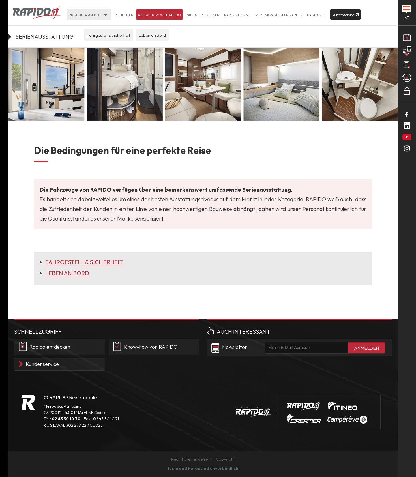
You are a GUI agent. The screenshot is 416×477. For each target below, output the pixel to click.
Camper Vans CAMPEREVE (347, 420)
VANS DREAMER (304, 419)
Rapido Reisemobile (37, 13)
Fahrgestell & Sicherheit (108, 35)
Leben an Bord (152, 35)
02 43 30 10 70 (66, 418)
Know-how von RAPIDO (159, 15)
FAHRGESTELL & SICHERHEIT (84, 262)
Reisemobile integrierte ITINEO (342, 406)
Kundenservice (42, 364)
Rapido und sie (237, 15)
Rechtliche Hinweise (189, 459)
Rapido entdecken (202, 15)
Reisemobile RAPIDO (28, 402)
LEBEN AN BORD (67, 273)
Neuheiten (124, 15)
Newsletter (234, 347)
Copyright (225, 459)
